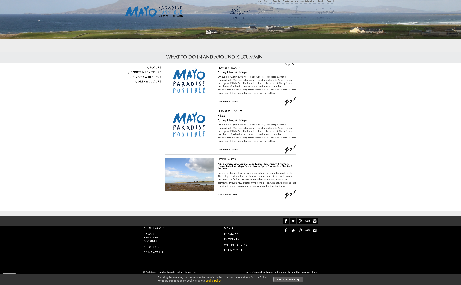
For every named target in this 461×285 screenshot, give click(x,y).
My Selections (307, 1)
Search (330, 1)
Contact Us (153, 252)
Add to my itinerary (228, 102)
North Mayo (227, 159)
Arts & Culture (149, 82)
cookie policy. (214, 281)
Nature (155, 68)
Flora (265, 164)
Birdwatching (240, 164)
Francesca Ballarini (276, 272)
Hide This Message (288, 279)
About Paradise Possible (151, 238)
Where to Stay (236, 245)
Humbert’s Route (230, 111)
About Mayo (154, 228)
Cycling (222, 72)
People (276, 1)
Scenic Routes (252, 166)
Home (258, 1)
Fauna (258, 164)
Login (321, 1)
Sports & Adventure (146, 72)
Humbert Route (229, 68)
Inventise (305, 272)
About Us (151, 247)
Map (287, 64)
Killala (221, 116)
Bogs (251, 164)
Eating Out (233, 250)
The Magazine (290, 1)
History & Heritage (147, 77)
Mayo (267, 1)
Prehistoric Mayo (235, 166)
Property (232, 239)
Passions (231, 234)
